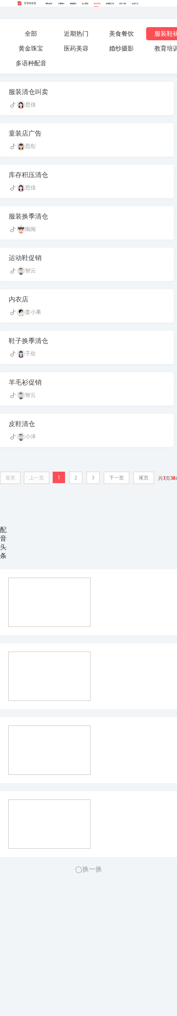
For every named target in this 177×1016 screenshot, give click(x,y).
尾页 (144, 478)
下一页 (116, 478)
